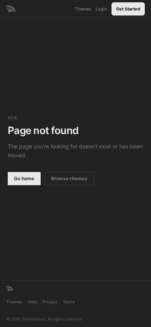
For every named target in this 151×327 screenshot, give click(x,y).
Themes (83, 9)
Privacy (50, 302)
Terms (69, 302)
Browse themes (69, 178)
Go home (24, 178)
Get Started (128, 9)
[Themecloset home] (9, 288)
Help (32, 302)
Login (101, 9)
